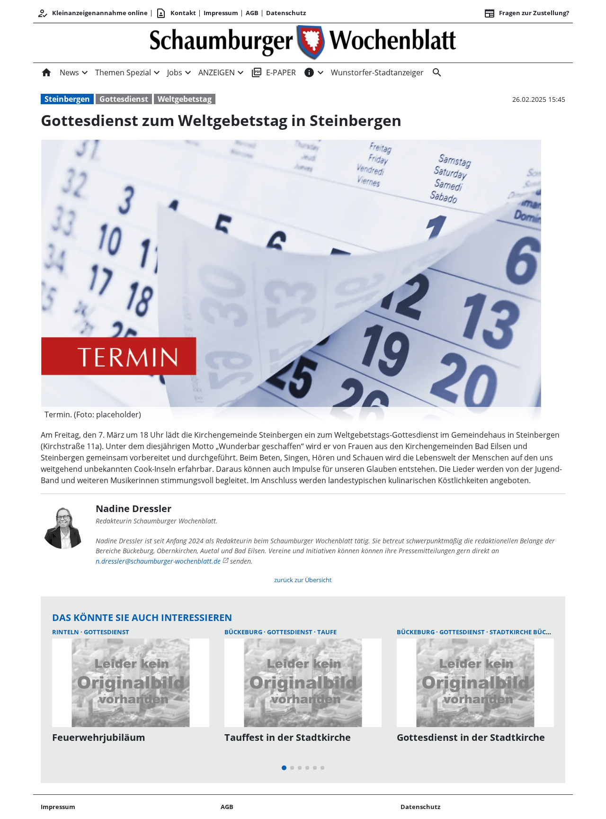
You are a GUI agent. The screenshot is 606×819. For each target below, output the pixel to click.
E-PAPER (273, 72)
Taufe (327, 632)
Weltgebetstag (185, 99)
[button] (291, 414)
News (69, 72)
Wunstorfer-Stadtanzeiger (377, 72)
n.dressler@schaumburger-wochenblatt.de (158, 561)
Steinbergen (67, 99)
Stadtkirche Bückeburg (530, 632)
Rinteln (66, 632)
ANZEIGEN (216, 72)
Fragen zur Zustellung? (526, 13)
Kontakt (175, 13)
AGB (252, 13)
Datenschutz (286, 13)
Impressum (221, 13)
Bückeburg (244, 632)
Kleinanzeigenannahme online (92, 13)
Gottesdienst (123, 99)
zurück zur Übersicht (303, 580)
